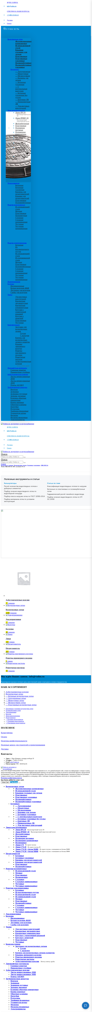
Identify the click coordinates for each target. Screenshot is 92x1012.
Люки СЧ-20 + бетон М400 (22, 150)
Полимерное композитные (20, 133)
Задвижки (15, 392)
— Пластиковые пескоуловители (15, 723)
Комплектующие (14, 325)
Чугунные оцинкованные (21, 227)
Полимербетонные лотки (13, 710)
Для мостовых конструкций (21, 298)
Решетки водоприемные (16, 205)
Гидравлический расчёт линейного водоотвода (65, 494)
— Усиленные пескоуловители (15, 721)
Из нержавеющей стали (25, 871)
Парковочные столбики (20, 372)
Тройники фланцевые (19, 411)
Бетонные (19, 185)
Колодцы (11, 284)
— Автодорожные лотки (16, 698)
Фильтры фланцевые (19, 418)
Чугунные (19, 224)
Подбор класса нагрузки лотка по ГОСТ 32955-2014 (24, 496)
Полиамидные (21, 216)
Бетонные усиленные (19, 189)
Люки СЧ (21, 140)
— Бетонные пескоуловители (14, 719)
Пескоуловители (13, 183)
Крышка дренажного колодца (20, 346)
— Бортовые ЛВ (22, 100)
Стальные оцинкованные (21, 221)
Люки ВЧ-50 (29, 830)
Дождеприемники (14, 282)
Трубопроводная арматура (17, 387)
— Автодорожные (22, 72)
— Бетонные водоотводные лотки (20, 696)
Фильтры (14, 415)
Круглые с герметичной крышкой (20, 312)
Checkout (14, 782)
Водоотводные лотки (15, 39)
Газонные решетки (18, 370)
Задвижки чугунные (19, 394)
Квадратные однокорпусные (21, 306)
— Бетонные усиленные (20, 83)
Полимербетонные (23, 203)
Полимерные (20, 136)
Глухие (23, 333)
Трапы (10, 295)
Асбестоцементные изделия (18, 374)
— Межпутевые (21, 74)
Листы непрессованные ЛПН (23, 972)
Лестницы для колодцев (20, 290)
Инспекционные (17, 286)
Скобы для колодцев (19, 292)
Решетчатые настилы (20, 358)
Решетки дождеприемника (17, 243)
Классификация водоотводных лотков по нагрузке (66, 486)
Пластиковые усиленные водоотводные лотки (19, 709)
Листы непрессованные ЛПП (23, 974)
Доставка (10, 20)
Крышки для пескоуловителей (22, 197)
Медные (18, 211)
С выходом (24, 336)
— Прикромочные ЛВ (24, 823)
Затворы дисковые (18, 396)
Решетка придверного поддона (20, 353)
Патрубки (15, 407)
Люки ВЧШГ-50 (35, 832)
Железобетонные (22, 124)
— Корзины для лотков (25, 812)
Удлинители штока (18, 413)
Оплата (9, 23)
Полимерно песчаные (20, 129)
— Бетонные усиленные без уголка (21, 95)
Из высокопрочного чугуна (22, 249)
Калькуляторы (7, 733)
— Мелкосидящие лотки (16, 703)
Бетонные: (15, 69)
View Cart (5, 782)
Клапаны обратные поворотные (18, 399)
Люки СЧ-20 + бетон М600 (22, 159)
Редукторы (15, 409)
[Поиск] (25, 457)
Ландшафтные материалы (17, 368)
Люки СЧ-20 (22, 144)
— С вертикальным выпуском (21, 89)
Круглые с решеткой (19, 317)
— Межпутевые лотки (15, 700)
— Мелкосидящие (22, 76)
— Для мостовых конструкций (22, 107)
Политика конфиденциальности (14, 741)
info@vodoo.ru (14, 762)
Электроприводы (18, 420)
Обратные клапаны (18, 405)
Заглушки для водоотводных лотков (21, 329)
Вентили (14, 389)
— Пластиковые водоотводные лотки (21, 705)
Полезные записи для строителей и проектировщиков (23, 745)
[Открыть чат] (85, 1005)
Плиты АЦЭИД (17, 385)
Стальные (19, 218)
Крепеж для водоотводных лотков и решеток (22, 340)
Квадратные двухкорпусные (21, 302)
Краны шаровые (17, 402)
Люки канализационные (16, 110)
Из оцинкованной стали (25, 897)
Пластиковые (20, 126)
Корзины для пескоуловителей (22, 193)
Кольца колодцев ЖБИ (20, 288)
